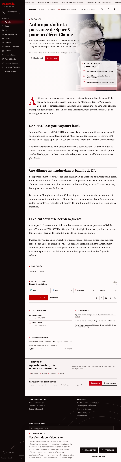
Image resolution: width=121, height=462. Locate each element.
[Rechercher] (108, 9)
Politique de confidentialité (88, 402)
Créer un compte (110, 383)
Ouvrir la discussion (37, 406)
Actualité (33, 271)
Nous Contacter (83, 412)
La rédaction (82, 415)
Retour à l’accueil (36, 409)
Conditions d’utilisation (86, 406)
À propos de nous (84, 409)
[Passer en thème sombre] (21, 458)
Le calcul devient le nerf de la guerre (100, 82)
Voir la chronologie (36, 402)
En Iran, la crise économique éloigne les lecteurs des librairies (95, 321)
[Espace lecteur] (114, 9)
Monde (41, 271)
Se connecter (95, 383)
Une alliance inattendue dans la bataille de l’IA (98, 77)
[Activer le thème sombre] (102, 9)
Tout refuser (108, 450)
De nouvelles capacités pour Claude (100, 71)
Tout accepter (89, 450)
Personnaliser (98, 456)
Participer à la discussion (69, 53)
